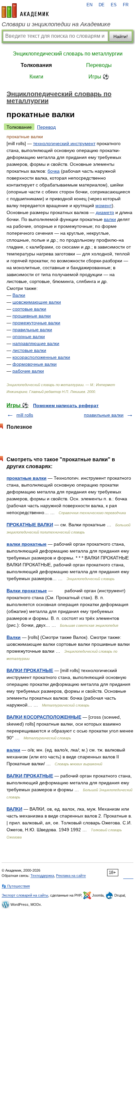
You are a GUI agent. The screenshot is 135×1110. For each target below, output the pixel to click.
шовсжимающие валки (36, 302)
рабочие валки (28, 371)
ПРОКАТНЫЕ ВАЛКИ (30, 524)
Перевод (46, 127)
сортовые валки (29, 309)
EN (89, 5)
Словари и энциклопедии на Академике (56, 24)
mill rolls (24, 415)
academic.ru (25, 10)
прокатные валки (27, 478)
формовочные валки (34, 364)
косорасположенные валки (41, 357)
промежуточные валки (36, 322)
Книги (36, 76)
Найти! (120, 36)
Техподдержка (42, 876)
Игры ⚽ (98, 76)
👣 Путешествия (16, 886)
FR (125, 5)
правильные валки (32, 329)
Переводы (99, 65)
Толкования (36, 65)
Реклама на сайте (71, 876)
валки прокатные (27, 544)
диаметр (105, 212)
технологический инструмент (64, 143)
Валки (18, 295)
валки (110, 219)
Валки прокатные (27, 590)
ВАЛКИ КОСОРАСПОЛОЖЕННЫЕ (44, 717)
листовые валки (29, 350)
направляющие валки (35, 343)
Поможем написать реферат (66, 405)
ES (114, 5)
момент (103, 205)
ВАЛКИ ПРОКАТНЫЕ (30, 670)
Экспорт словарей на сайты (25, 895)
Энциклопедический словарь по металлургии (68, 53)
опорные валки (28, 336)
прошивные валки (31, 315)
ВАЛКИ (14, 809)
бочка (54, 171)
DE (102, 5)
